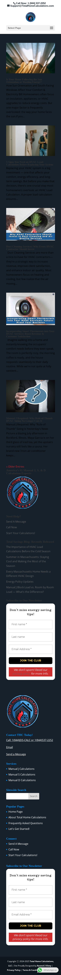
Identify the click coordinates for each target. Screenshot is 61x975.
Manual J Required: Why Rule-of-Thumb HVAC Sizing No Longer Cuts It (29, 419)
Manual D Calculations (22, 780)
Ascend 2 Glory (44, 965)
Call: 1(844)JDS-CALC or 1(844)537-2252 (29, 740)
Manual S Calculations (21, 774)
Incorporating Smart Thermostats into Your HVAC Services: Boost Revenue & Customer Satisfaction (30, 334)
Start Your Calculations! (20, 533)
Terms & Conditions (32, 970)
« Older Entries (15, 466)
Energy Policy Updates (20, 581)
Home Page (15, 811)
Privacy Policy (13, 970)
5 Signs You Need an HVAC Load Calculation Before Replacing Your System (29, 163)
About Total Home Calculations (27, 817)
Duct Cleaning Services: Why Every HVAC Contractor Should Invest (30, 247)
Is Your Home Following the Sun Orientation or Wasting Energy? (24, 80)
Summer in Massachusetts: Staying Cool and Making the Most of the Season (27, 561)
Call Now (11, 527)
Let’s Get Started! (18, 829)
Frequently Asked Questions (25, 823)
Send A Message (16, 521)
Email (9, 747)
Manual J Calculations (21, 769)
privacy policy (22, 673)
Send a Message (16, 754)
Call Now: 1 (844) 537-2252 (31, 3)
